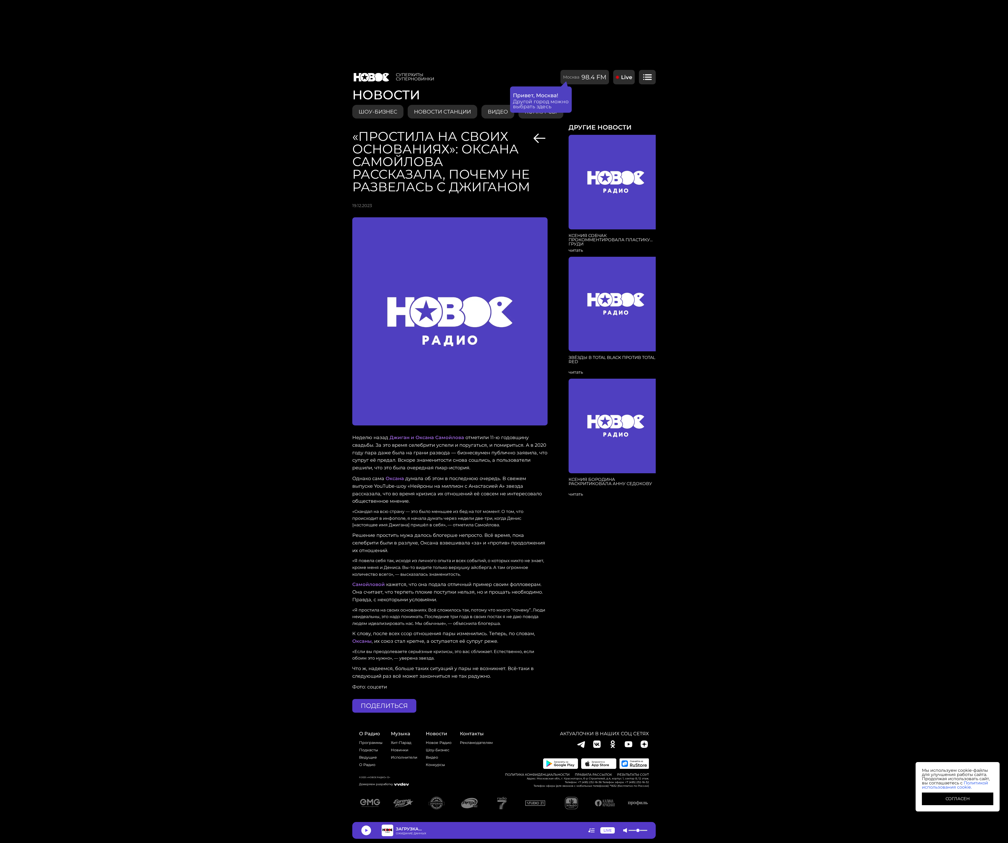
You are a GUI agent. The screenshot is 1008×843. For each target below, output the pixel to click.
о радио (369, 734)
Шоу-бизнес (378, 112)
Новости (436, 734)
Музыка (400, 734)
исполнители (404, 757)
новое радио (439, 742)
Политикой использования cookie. (955, 785)
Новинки (399, 750)
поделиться (384, 706)
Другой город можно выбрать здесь (541, 104)
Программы (370, 742)
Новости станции (442, 112)
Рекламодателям (476, 742)
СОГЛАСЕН (958, 798)
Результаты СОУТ (633, 774)
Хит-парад (401, 742)
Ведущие (368, 757)
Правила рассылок (593, 774)
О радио (367, 764)
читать (576, 250)
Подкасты (368, 750)
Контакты (472, 734)
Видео (432, 757)
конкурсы (435, 764)
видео (498, 112)
